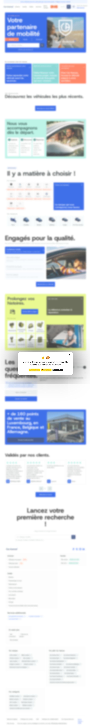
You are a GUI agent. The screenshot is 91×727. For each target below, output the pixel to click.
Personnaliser (57, 370)
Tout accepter (34, 370)
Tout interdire (46, 370)
